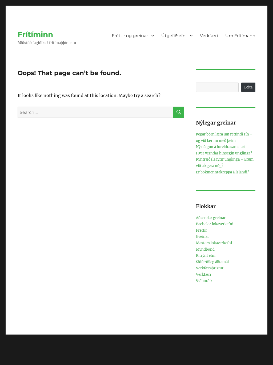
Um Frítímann (240, 35)
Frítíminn (35, 34)
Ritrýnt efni (205, 255)
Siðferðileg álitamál (212, 262)
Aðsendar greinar (211, 218)
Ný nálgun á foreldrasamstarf (221, 147)
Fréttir (201, 230)
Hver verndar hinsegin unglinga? (224, 153)
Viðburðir (204, 281)
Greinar (202, 236)
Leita (248, 87)
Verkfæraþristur (209, 268)
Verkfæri (209, 35)
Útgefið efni (174, 35)
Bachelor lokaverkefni (214, 224)
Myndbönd (205, 249)
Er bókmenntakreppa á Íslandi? (222, 172)
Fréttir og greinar (130, 35)
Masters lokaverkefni (214, 243)
